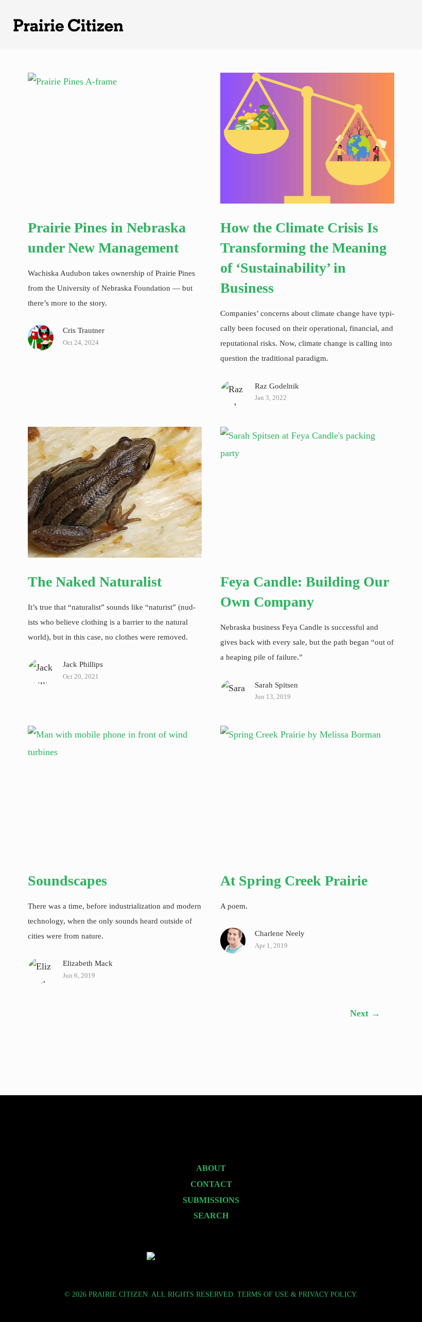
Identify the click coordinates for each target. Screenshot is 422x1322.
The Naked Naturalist (95, 582)
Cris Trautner (83, 330)
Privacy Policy (327, 1294)
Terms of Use (263, 1294)
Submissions (211, 1200)
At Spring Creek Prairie (293, 881)
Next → (365, 1013)
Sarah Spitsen (276, 684)
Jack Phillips (83, 664)
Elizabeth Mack (88, 963)
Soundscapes (67, 881)
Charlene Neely (280, 933)
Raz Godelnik (277, 385)
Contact (211, 1184)
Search (211, 1215)
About (211, 1168)
